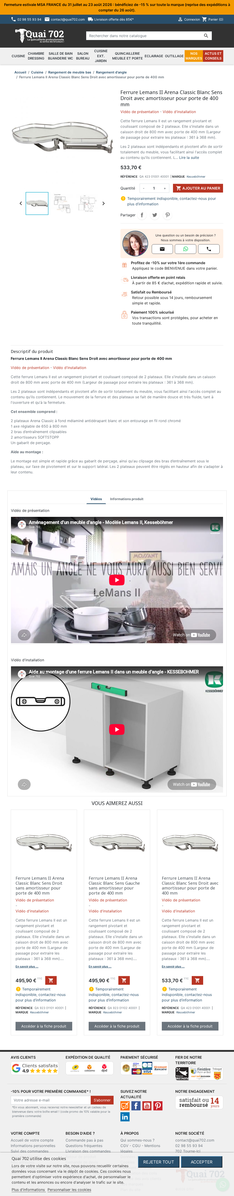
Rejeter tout (158, 1161)
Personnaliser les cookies (69, 1189)
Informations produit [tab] (127, 499)
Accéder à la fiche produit (43, 1026)
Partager (141, 215)
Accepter (202, 1161)
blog (125, 1105)
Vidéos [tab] (96, 499)
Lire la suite (189, 157)
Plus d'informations (29, 1189)
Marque (178, 176)
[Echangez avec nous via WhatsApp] (185, 249)
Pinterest (167, 215)
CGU (136, 1145)
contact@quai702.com (194, 1140)
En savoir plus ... (27, 966)
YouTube (147, 1105)
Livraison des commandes (88, 1151)
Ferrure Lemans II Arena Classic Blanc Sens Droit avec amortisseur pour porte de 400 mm (190, 885)
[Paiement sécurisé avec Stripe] (144, 1068)
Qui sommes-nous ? (137, 1140)
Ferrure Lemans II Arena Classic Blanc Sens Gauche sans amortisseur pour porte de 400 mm (114, 885)
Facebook (136, 1105)
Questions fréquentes (84, 1145)
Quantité (127, 188)
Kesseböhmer (196, 176)
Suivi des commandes (29, 1151)
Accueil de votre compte (32, 1140)
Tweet (154, 215)
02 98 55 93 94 (189, 1145)
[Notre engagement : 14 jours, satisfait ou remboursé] (199, 1102)
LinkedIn (125, 1116)
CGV (124, 1145)
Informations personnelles (33, 1145)
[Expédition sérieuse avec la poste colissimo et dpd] (90, 1068)
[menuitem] (18, 56)
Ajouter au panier (198, 188)
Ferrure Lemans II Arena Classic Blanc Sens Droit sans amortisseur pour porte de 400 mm (40, 885)
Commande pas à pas (84, 1140)
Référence (129, 176)
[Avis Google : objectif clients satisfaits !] (35, 1068)
